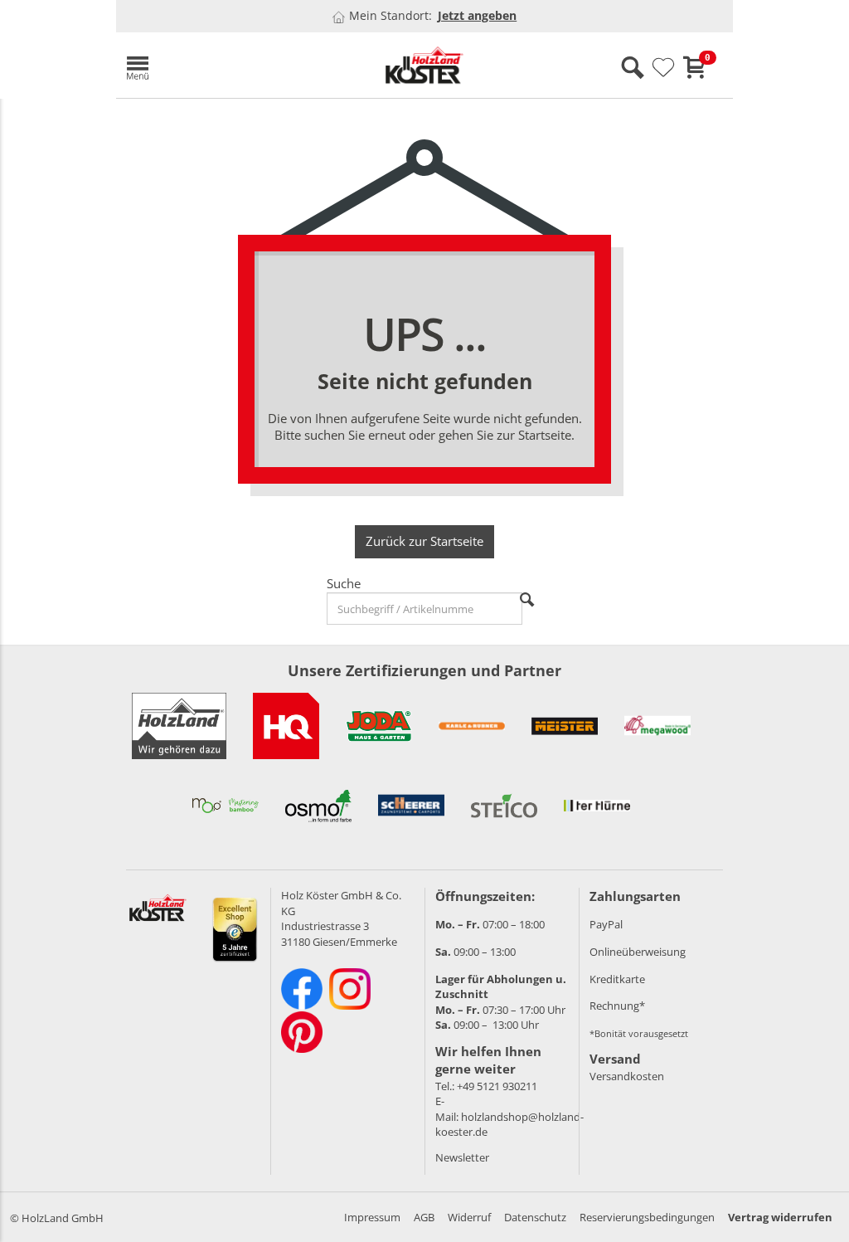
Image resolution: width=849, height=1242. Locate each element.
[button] (215, 65)
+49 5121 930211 (497, 1086)
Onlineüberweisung (637, 951)
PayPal (606, 924)
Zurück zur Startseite (424, 541)
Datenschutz (535, 1217)
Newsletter (462, 1157)
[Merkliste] (663, 68)
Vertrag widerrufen (780, 1217)
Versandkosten (626, 1076)
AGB (424, 1217)
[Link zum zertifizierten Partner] (286, 726)
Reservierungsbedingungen (647, 1217)
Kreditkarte (617, 979)
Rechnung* (617, 1005)
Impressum (372, 1217)
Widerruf (469, 1217)
